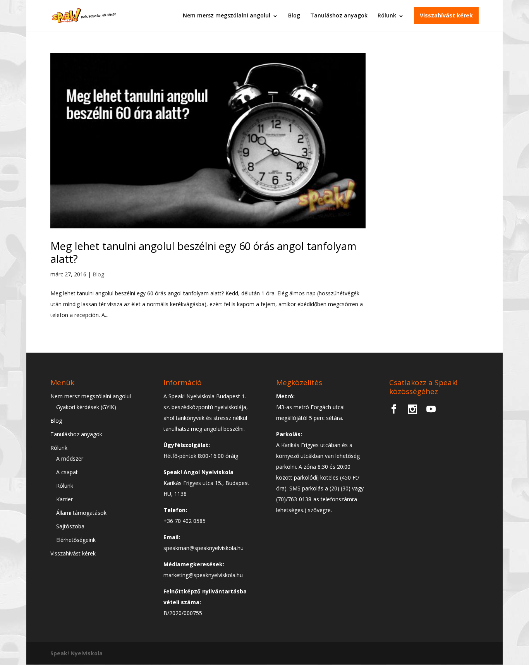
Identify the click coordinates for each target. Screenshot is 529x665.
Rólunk (387, 15)
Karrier (64, 499)
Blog (294, 15)
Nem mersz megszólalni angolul (226, 15)
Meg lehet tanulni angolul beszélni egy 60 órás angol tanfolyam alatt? (203, 252)
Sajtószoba (70, 526)
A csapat (67, 472)
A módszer (69, 458)
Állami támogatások (81, 512)
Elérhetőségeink (76, 539)
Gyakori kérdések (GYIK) (86, 407)
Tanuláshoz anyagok (339, 15)
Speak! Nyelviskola (76, 653)
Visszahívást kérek (446, 15)
